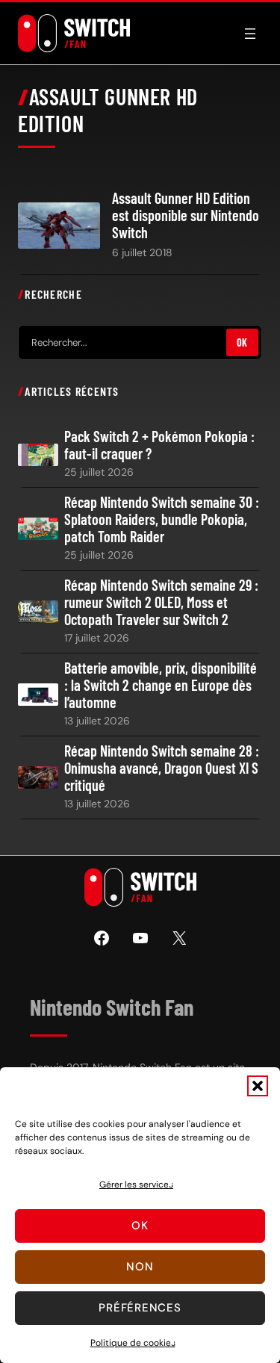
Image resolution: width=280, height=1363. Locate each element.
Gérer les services (136, 1184)
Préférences (140, 1307)
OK (242, 342)
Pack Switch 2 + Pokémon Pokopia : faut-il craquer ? (159, 445)
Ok (140, 1225)
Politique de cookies (132, 1343)
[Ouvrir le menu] (250, 34)
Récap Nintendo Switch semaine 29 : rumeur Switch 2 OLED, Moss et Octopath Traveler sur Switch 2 (161, 602)
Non (139, 1266)
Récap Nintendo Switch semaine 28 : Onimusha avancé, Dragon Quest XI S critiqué (161, 768)
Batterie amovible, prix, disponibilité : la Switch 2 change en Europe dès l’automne (160, 685)
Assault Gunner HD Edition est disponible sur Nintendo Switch (185, 215)
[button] (257, 1085)
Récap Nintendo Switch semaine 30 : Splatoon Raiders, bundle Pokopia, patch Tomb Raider (161, 519)
